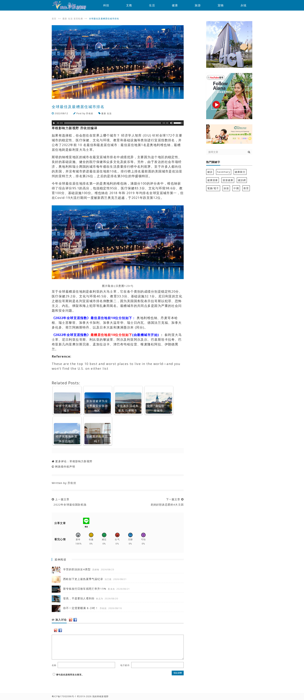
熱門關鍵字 (213, 162)
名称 (54, 665)
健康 (175, 5)
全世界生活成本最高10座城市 (127, 408)
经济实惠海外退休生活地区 (66, 438)
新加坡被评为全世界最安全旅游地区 (97, 405)
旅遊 (226, 188)
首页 (54, 18)
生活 (152, 5)
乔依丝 (89, 113)
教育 (246, 188)
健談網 (242, 180)
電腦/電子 (213, 188)
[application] (118, 123)
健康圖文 (240, 172)
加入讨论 (61, 619)
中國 (236, 188)
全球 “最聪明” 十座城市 (158, 408)
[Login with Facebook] (75, 620)
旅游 (198, 5)
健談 (210, 172)
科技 (106, 5)
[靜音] (171, 123)
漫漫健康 (228, 180)
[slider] (178, 122)
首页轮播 (78, 18)
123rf (128, 286)
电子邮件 (125, 665)
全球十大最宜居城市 (66, 408)
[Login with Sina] (70, 620)
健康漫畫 (212, 180)
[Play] (54, 123)
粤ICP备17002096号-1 (64, 696)
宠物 (221, 5)
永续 (243, 5)
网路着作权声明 (65, 466)
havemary (223, 172)
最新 (64, 18)
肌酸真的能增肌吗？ (97, 438)
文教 (129, 5)
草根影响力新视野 (80, 461)
